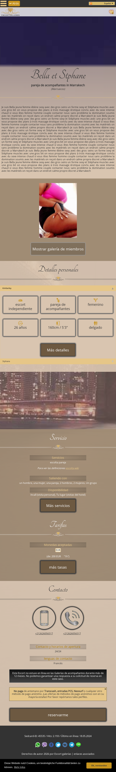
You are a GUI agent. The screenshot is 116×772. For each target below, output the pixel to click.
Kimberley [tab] (6, 288)
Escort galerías (62, 754)
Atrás (14, 3)
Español (107, 3)
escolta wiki (72, 468)
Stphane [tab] (6, 361)
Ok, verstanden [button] (99, 765)
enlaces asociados (84, 754)
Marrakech (77, 85)
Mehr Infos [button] (19, 767)
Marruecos (58, 89)
